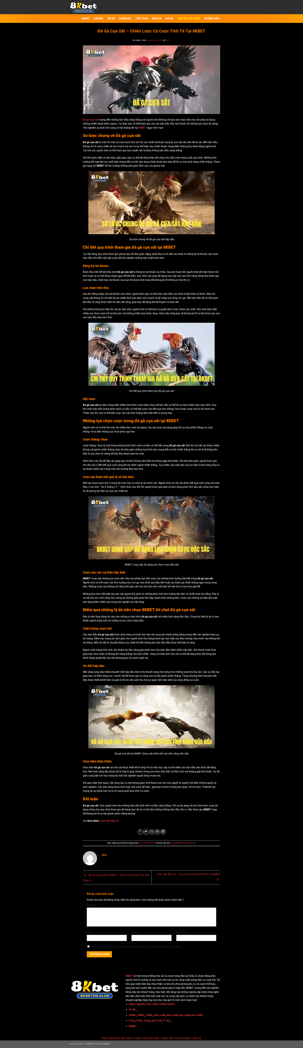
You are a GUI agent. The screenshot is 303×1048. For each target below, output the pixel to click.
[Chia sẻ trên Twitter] (146, 831)
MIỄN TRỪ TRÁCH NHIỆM (176, 1038)
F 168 (166, 1020)
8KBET (86, 18)
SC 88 (132, 1009)
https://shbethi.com (140, 1004)
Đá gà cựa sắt (189, 843)
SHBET (133, 1026)
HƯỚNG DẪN (211, 18)
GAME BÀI (125, 18)
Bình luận (92, 905)
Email (135, 932)
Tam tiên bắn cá (109, 820)
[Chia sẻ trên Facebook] (140, 831)
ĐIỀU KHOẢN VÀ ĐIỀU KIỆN (117, 1038)
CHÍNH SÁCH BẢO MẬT (147, 1038)
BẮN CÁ (156, 18)
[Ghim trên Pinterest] (157, 831)
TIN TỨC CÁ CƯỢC (189, 18)
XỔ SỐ (111, 18)
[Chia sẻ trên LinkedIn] (163, 831)
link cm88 (159, 1015)
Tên (89, 932)
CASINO (98, 18)
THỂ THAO (141, 18)
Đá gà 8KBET (176, 843)
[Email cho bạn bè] (151, 831)
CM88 (132, 1015)
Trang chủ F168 (153, 1020)
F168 (131, 1020)
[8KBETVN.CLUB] (84, 7)
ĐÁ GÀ (169, 18)
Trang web (181, 932)
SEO (168, 40)
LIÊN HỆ (196, 1038)
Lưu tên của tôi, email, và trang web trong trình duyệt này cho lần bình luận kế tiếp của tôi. (136, 946)
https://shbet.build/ (163, 1004)
